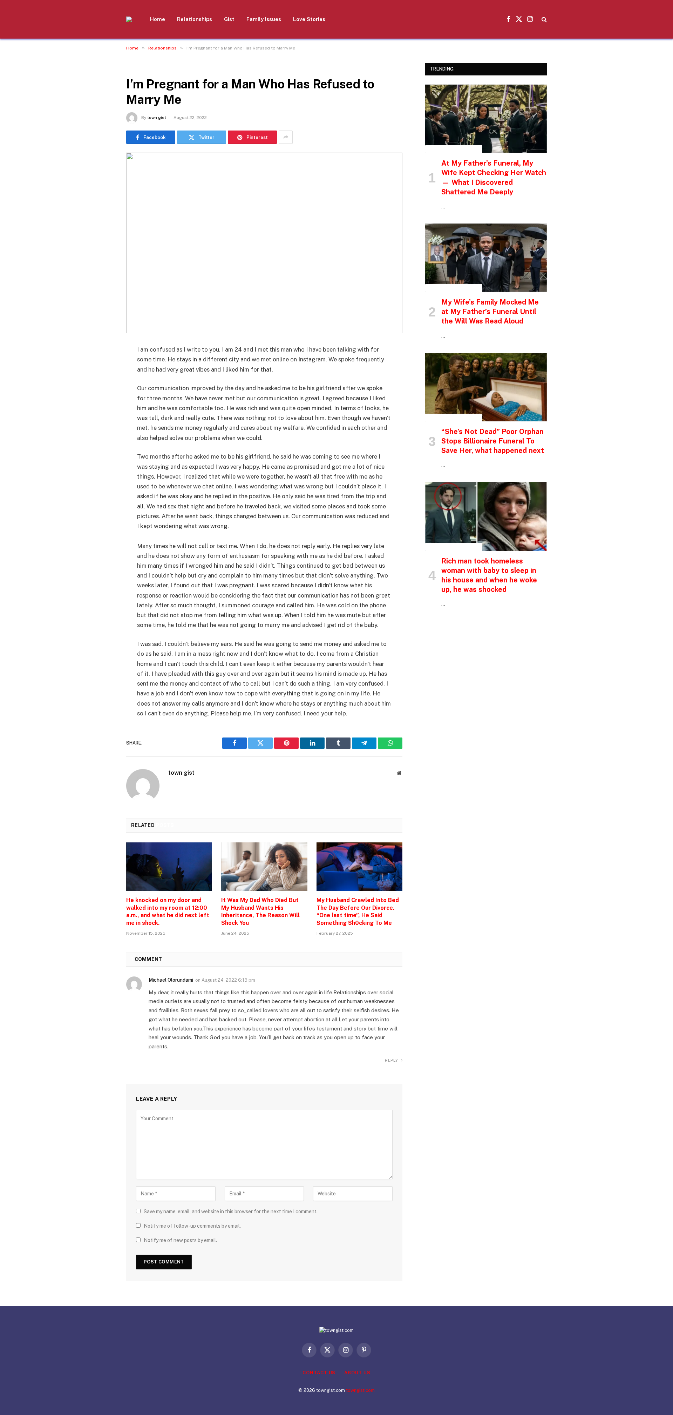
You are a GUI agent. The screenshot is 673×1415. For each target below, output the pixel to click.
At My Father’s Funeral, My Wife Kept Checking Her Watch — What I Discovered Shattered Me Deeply (493, 177)
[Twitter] (102, 386)
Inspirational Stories (454, 149)
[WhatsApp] (102, 457)
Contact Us (318, 1372)
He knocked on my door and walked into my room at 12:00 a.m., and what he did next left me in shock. (167, 911)
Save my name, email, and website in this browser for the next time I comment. (231, 1211)
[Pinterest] (102, 422)
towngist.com (360, 1390)
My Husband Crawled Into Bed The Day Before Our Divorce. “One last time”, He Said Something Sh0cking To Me (358, 911)
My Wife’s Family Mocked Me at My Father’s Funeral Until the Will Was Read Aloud (490, 311)
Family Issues (263, 19)
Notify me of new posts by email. (180, 1240)
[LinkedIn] (102, 404)
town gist (156, 117)
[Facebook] (102, 368)
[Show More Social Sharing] (286, 137)
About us (357, 1372)
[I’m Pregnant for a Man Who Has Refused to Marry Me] (264, 243)
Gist (229, 19)
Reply (392, 1060)
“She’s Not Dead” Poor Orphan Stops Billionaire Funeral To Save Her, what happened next (492, 441)
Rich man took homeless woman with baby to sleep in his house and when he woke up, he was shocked (489, 575)
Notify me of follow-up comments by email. (192, 1226)
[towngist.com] (129, 19)
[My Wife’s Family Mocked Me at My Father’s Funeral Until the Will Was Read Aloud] (486, 257)
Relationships (194, 19)
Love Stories (309, 19)
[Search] (543, 19)
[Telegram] (102, 440)
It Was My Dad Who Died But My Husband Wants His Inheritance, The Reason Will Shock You (260, 911)
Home (157, 19)
